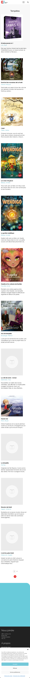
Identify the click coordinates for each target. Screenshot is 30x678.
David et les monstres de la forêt (11, 82)
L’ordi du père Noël (7, 553)
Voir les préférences (15, 672)
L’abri (3, 128)
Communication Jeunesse (4, 2)
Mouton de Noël (6, 507)
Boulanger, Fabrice (6, 335)
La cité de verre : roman (9, 378)
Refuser (15, 668)
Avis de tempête (6, 333)
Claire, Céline (5, 130)
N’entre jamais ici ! (7, 43)
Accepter (15, 664)
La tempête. (5, 463)
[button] (28, 649)
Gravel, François (6, 84)
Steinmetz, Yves (6, 380)
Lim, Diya (4, 45)
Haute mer (4, 419)
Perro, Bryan (5, 421)
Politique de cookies (8, 675)
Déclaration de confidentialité (19, 675)
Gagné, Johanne (6, 509)
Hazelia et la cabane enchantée (11, 284)
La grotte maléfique (7, 233)
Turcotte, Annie (5, 286)
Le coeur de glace (7, 180)
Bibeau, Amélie (5, 182)
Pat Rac (3, 465)
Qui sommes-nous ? (6, 647)
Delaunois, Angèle (6, 555)
